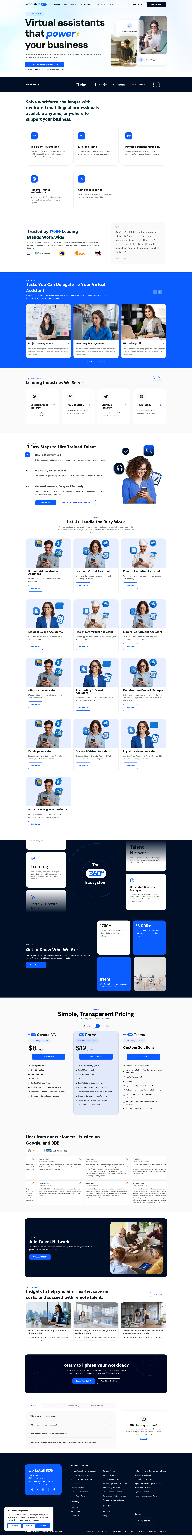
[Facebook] (32, 1489)
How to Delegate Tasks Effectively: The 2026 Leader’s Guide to (95, 1332)
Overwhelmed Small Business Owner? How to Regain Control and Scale (143, 1332)
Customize (14, 1525)
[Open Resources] (104, 4)
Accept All (43, 1525)
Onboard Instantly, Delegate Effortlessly (59, 486)
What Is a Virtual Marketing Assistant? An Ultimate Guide (47, 1332)
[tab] (34, 1406)
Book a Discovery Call (48, 455)
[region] (28, 1519)
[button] (155, 292)
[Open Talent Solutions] (77, 4)
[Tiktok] (54, 1489)
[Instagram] (49, 1489)
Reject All (29, 1525)
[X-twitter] (38, 1489)
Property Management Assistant (47, 810)
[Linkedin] (43, 1489)
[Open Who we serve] (92, 4)
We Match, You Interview (50, 471)
